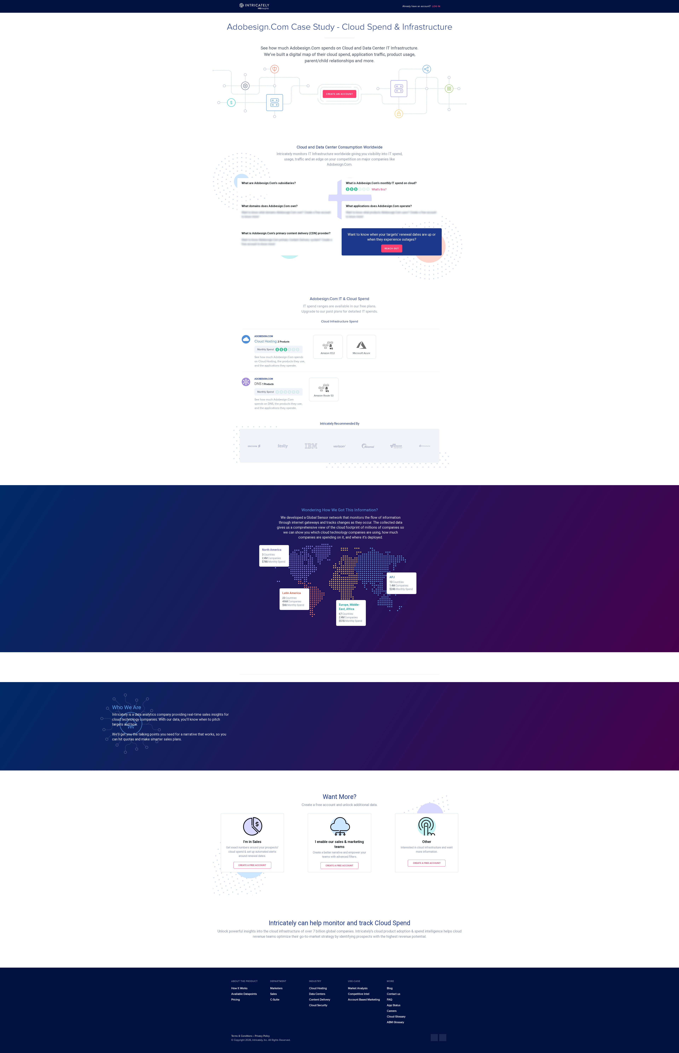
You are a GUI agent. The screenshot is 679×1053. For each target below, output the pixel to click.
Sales (273, 994)
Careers (391, 1011)
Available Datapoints (244, 994)
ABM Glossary (395, 1022)
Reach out (392, 248)
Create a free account (252, 865)
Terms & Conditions (242, 1036)
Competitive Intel (358, 994)
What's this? (379, 189)
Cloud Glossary (396, 1016)
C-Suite (274, 999)
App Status (393, 1005)
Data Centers (317, 994)
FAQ (389, 999)
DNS (258, 384)
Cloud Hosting (266, 341)
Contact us (393, 994)
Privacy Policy (262, 1036)
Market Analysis (357, 988)
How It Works (239, 988)
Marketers (276, 988)
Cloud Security (318, 1005)
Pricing (235, 999)
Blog (390, 988)
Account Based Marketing (364, 999)
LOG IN (436, 6)
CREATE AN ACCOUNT (339, 94)
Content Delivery (319, 999)
